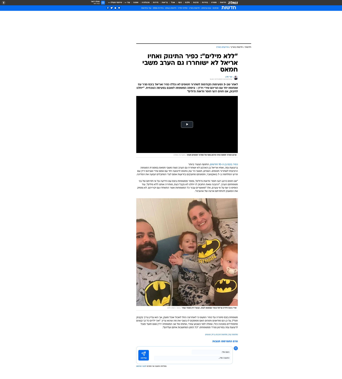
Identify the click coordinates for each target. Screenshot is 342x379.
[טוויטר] (111, 8)
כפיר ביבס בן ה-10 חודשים (224, 164)
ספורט (214, 3)
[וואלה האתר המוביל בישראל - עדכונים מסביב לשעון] (233, 2)
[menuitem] (221, 2)
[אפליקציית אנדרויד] (119, 8)
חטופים (208, 335)
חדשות (223, 3)
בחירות (205, 3)
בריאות (165, 3)
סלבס (187, 3)
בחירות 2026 (158, 8)
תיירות (155, 3)
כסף (180, 3)
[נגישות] (3, 2)
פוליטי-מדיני (182, 8)
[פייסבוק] (108, 8)
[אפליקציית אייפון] (115, 8)
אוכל (173, 3)
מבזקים (216, 8)
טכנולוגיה (146, 3)
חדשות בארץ (194, 8)
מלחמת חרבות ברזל (219, 335)
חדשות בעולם (170, 8)
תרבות (196, 3)
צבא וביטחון (206, 8)
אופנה (135, 3)
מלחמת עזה (233, 335)
